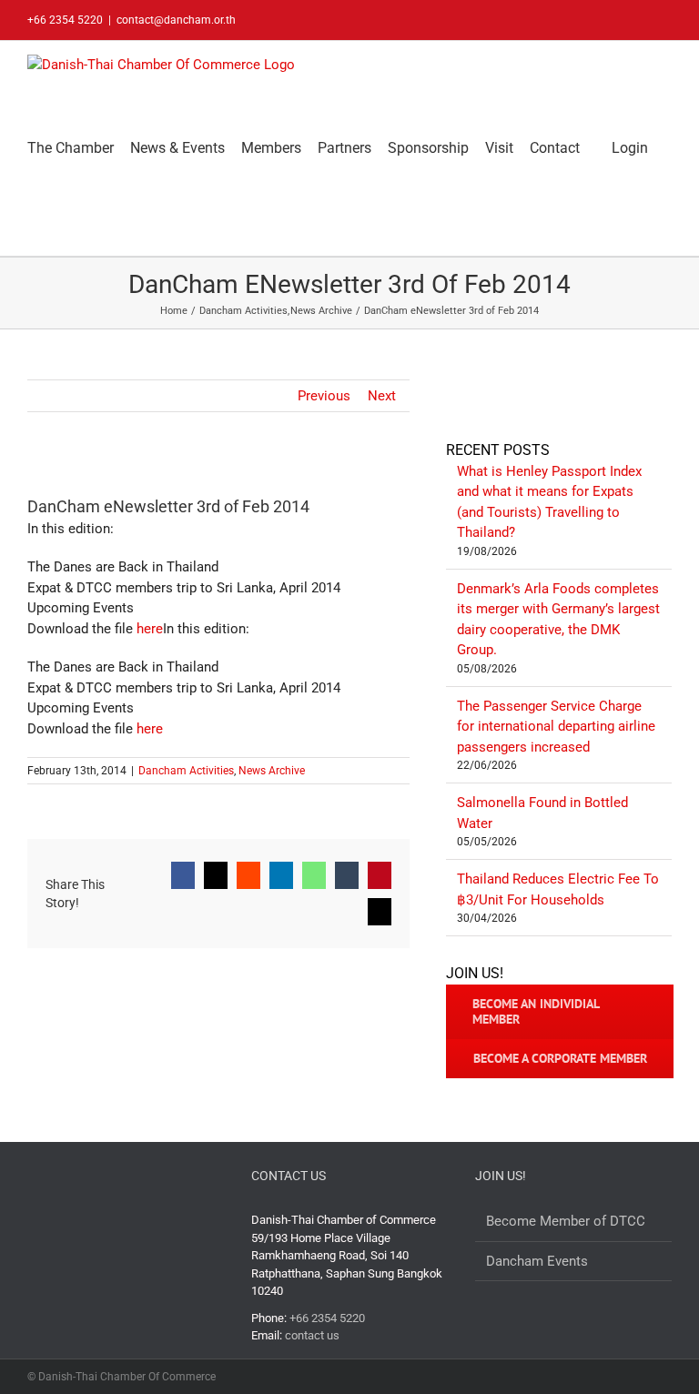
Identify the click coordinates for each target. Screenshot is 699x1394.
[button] (32, 220)
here (150, 629)
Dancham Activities (186, 770)
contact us (312, 1335)
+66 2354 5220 (327, 1318)
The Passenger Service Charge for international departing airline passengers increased (556, 726)
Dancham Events (537, 1261)
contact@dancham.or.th (176, 20)
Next (382, 396)
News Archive (271, 770)
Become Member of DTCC (565, 1221)
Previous (324, 396)
